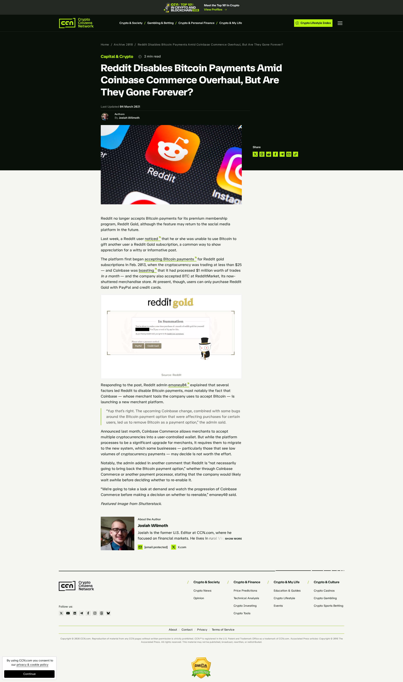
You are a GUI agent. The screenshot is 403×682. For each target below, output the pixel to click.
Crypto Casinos (324, 590)
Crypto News (202, 590)
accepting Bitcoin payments (169, 259)
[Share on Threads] (261, 154)
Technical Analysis (246, 598)
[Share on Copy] (295, 154)
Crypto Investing (245, 606)
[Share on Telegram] (282, 154)
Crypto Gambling (325, 598)
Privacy (202, 629)
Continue (29, 674)
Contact (187, 629)
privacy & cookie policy (32, 664)
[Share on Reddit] (268, 154)
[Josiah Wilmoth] (117, 533)
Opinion (199, 598)
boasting (146, 270)
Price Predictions (245, 590)
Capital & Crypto (117, 56)
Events (278, 606)
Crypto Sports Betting (328, 606)
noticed (151, 238)
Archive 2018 (123, 44)
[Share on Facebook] (275, 154)
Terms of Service (223, 629)
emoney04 (177, 385)
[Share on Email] (288, 154)
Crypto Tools (242, 613)
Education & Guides (287, 590)
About (173, 629)
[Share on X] (255, 154)
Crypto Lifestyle (284, 598)
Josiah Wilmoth (129, 118)
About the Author (149, 519)
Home (105, 44)
